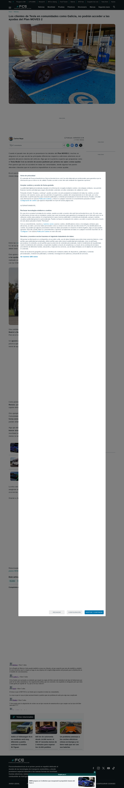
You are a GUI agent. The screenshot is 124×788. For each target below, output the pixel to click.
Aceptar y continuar (94, 612)
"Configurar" (24, 231)
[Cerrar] (95, 772)
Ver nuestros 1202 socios (29, 256)
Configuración (74, 612)
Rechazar (57, 612)
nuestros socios (48, 224)
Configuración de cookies (28, 200)
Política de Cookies (45, 198)
